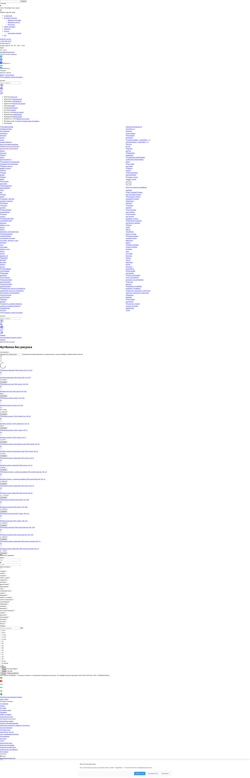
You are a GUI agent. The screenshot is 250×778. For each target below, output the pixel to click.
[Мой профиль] (1, 324)
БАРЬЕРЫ (129, 297)
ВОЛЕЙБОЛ (17, 101)
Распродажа (4, 752)
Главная (2, 335)
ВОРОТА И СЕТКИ (23, 119)
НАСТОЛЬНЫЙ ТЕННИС (133, 195)
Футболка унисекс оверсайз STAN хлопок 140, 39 (16, 465)
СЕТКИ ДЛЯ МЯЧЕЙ (132, 277)
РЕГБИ (2, 197)
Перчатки (3, 153)
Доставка (3, 708)
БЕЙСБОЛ (129, 203)
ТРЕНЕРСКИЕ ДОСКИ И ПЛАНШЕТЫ (12, 291)
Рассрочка (11, 24)
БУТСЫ (128, 146)
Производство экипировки (9, 164)
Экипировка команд (6, 721)
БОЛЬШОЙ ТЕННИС (132, 199)
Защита (128, 170)
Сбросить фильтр (13, 673)
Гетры (2, 140)
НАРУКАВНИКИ (5, 188)
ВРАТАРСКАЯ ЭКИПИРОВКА (9, 149)
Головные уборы (131, 238)
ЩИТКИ (128, 151)
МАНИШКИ (129, 155)
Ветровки (3, 262)
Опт (5, 35)
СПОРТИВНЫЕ (4, 271)
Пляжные (129, 131)
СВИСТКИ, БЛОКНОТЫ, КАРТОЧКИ (137, 293)
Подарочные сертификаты (9, 749)
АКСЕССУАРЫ (18, 112)
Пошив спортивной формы (9, 723)
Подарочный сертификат (30, 121)
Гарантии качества (6, 717)
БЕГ (1, 192)
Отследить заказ (5, 710)
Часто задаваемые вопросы (9, 734)
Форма (2, 151)
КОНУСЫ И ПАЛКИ (132, 306)
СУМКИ (12, 110)
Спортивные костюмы (7, 238)
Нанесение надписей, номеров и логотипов (15, 725)
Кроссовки (129, 166)
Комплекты (4, 133)
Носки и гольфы (131, 234)
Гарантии (7, 29)
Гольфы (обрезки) (6, 142)
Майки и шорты (5, 168)
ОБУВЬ (12, 106)
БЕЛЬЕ (128, 227)
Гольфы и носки (131, 179)
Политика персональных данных (11, 697)
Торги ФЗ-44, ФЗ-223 (7, 732)
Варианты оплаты (14, 22)
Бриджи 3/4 (4, 256)
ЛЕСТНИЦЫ (129, 302)
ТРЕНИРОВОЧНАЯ (6, 221)
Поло (1, 245)
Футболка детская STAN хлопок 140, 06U (13, 391)
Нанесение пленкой (14, 33)
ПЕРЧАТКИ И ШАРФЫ (133, 223)
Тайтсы (128, 229)
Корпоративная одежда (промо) (10, 337)
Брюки (2, 229)
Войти (2, 75)
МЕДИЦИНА (17, 117)
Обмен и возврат (9, 27)
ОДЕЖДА (14, 108)
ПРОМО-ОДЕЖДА (131, 247)
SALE (10, 123)
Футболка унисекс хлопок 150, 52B (11, 405)
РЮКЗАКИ (3, 275)
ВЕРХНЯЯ (3, 260)
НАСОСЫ (129, 284)
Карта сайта (4, 699)
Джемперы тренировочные (9, 232)
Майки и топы (5, 225)
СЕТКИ (128, 310)
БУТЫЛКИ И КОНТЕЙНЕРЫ (134, 280)
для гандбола (130, 212)
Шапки (128, 243)
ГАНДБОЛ (129, 190)
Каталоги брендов (6, 728)
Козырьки (129, 267)
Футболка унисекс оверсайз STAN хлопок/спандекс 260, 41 (19, 549)
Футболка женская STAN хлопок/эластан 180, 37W (16, 535)
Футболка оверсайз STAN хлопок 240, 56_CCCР (15, 377)
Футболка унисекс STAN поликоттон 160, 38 (14, 424)
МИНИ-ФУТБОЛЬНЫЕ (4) (134, 127)
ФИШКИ (3, 302)
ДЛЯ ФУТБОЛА (5, 297)
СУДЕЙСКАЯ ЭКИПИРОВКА (134, 159)
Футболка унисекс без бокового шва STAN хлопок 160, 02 (19, 451)
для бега (3, 208)
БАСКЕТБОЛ (17, 99)
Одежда (2, 340)
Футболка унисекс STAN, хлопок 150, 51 (13, 437)
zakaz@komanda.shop (7, 52)
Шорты (2, 138)
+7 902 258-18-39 (5, 41)
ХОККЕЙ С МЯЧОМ (6, 201)
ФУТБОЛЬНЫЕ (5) (5, 159)
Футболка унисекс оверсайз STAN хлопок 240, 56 (16, 493)
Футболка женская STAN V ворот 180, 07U (14, 521)
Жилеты (2, 264)
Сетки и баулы (130, 133)
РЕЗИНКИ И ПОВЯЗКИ (133, 288)
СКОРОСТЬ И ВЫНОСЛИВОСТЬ (10, 306)
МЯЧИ (2, 157)
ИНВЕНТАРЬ (17, 114)
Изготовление (4, 131)
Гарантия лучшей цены (8, 747)
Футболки (3, 135)
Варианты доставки (14, 20)
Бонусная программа (7, 745)
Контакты (3, 739)
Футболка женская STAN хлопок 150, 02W (13, 507)
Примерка (3, 712)
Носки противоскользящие (9, 144)
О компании (8, 16)
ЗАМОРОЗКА (130, 308)
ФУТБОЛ (14, 97)
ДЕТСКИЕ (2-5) (130, 129)
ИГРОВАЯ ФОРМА (6, 129)
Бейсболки (129, 240)
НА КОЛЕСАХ (130, 269)
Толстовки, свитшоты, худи (9, 240)
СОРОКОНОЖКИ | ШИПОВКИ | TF (137, 142)
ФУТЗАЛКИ (129, 138)
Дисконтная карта (6, 743)
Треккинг (129, 208)
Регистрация (9, 75)
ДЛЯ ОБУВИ (130, 273)
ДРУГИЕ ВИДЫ (20, 104)
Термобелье (130, 232)
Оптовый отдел (5, 730)
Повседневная (5, 212)
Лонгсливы (3, 247)
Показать (3, 673)
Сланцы (2, 216)
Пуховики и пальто (132, 219)
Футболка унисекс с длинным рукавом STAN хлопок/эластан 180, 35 (22, 479)
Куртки (2, 267)
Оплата (2, 706)
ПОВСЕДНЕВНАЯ (5, 236)
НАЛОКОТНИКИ (5, 286)
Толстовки (129, 253)
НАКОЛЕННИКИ (131, 175)
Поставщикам (4, 736)
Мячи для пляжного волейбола (136, 187)
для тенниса (130, 216)
